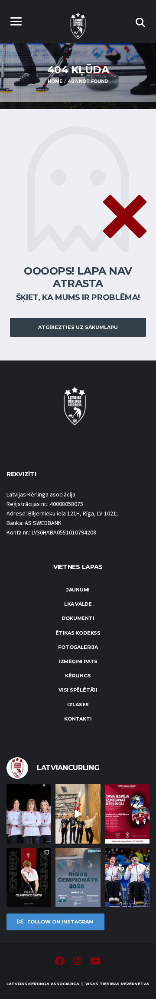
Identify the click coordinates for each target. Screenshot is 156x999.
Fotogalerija (78, 647)
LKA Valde (78, 604)
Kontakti (77, 719)
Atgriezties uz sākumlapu (78, 327)
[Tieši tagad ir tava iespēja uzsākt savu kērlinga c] (28, 877)
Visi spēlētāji (78, 690)
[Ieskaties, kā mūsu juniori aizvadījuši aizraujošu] (77, 813)
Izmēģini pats (78, 661)
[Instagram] (77, 962)
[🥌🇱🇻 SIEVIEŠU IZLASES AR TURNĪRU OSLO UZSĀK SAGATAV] (28, 813)
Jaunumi (78, 590)
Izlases (78, 705)
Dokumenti (78, 618)
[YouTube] (95, 962)
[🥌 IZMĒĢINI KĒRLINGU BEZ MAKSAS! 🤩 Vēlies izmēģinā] (127, 813)
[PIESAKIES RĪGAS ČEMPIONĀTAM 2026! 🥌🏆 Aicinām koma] (77, 877)
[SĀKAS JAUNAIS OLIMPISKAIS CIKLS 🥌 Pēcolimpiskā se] (127, 877)
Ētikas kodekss (78, 633)
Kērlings (78, 676)
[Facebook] (60, 962)
